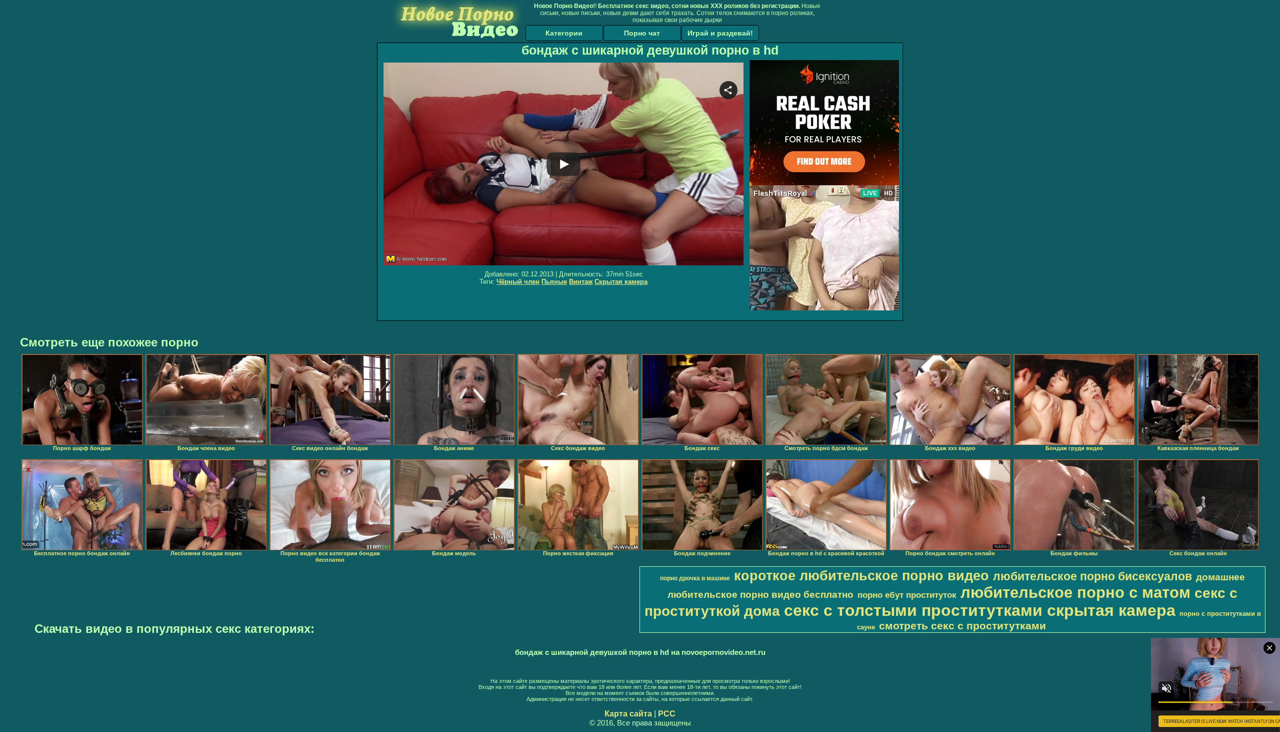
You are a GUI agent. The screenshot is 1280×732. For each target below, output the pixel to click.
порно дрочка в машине (695, 578)
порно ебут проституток (907, 595)
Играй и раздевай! (720, 33)
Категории (564, 33)
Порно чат (642, 33)
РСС (667, 713)
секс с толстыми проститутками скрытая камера (980, 610)
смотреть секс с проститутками (962, 626)
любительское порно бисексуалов (1092, 576)
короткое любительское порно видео (861, 575)
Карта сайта (628, 713)
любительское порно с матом (1075, 592)
